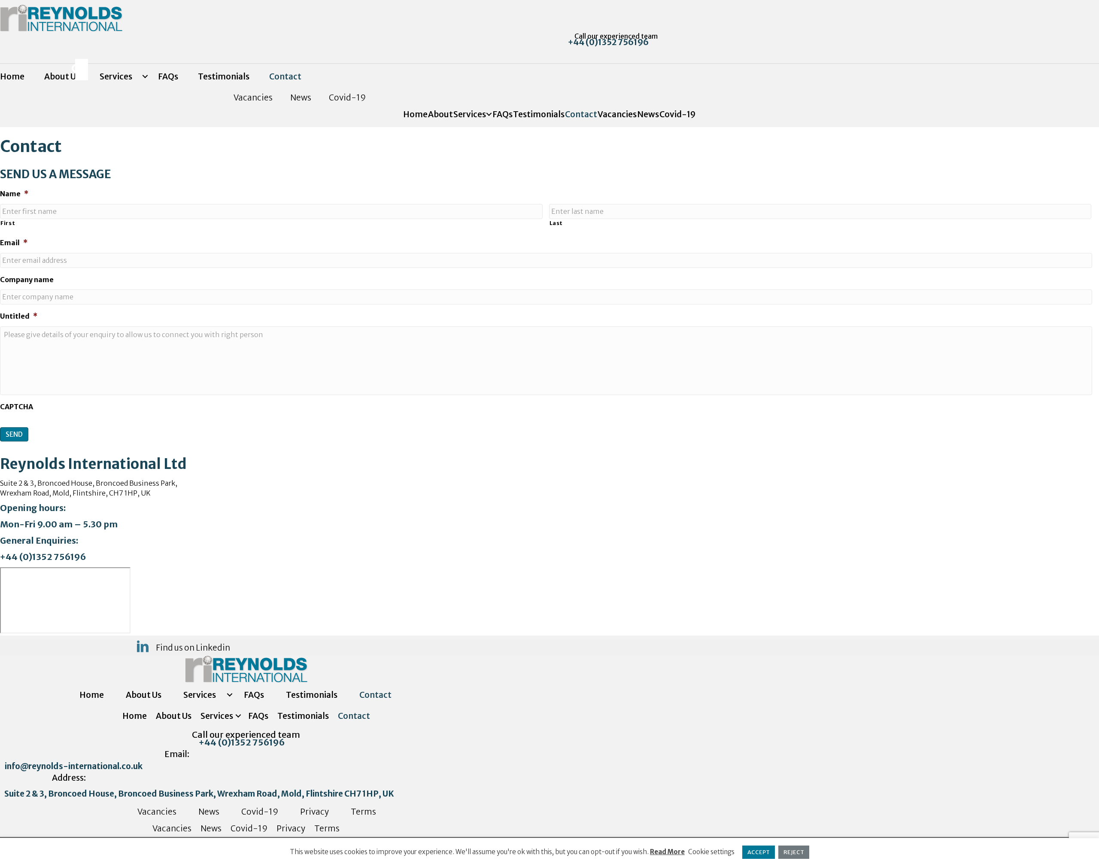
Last (556, 223)
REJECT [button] (793, 852)
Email (13, 242)
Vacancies (253, 97)
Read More (667, 852)
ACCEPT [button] (758, 852)
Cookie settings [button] (711, 852)
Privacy (314, 811)
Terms (363, 811)
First (7, 223)
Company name (27, 279)
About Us (143, 695)
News (300, 97)
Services (116, 76)
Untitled (18, 316)
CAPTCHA (16, 406)
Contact (285, 76)
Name (14, 193)
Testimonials (223, 76)
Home (12, 76)
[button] (613, 42)
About (440, 114)
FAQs (168, 76)
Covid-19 (347, 97)
